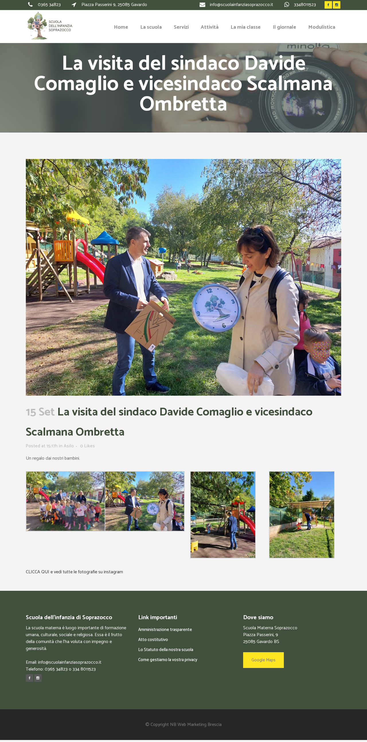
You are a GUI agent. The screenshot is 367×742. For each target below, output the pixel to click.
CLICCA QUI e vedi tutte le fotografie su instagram (74, 572)
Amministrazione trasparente (165, 629)
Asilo (69, 446)
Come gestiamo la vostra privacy (167, 659)
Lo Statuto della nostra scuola (165, 649)
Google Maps (263, 660)
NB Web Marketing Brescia (196, 725)
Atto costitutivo (153, 639)
